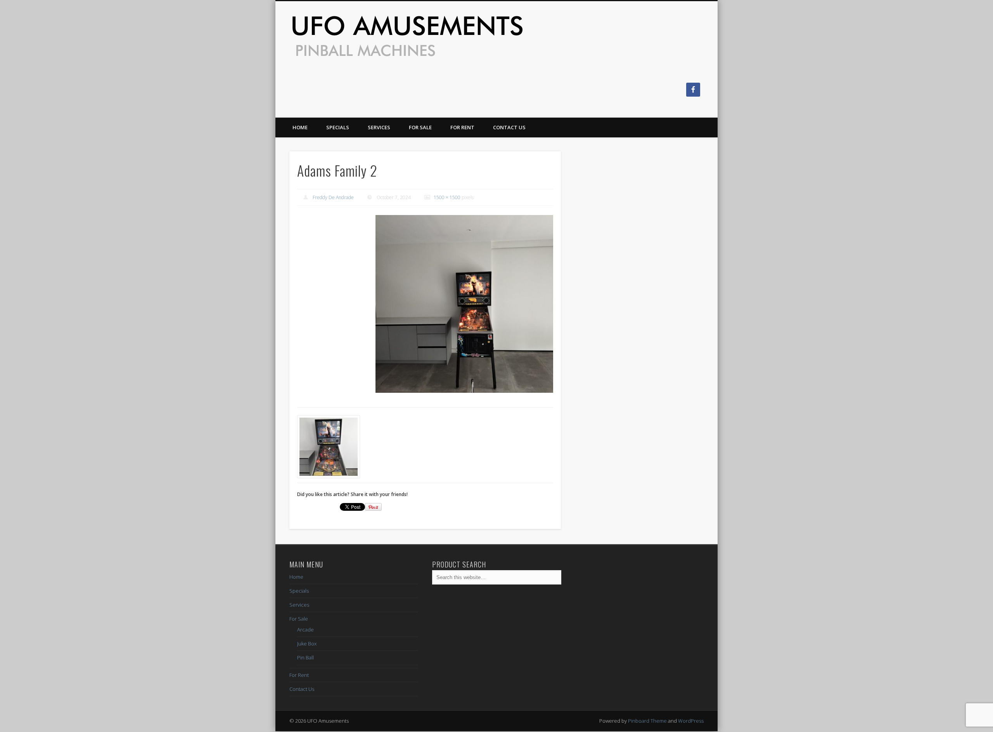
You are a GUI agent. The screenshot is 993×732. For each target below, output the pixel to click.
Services (379, 127)
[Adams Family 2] (464, 304)
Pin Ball (305, 657)
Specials (337, 127)
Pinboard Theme (647, 720)
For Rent (462, 127)
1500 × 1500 (447, 197)
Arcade (305, 629)
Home (300, 127)
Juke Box (307, 643)
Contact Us (509, 127)
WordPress (691, 720)
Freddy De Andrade (333, 197)
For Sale (420, 127)
